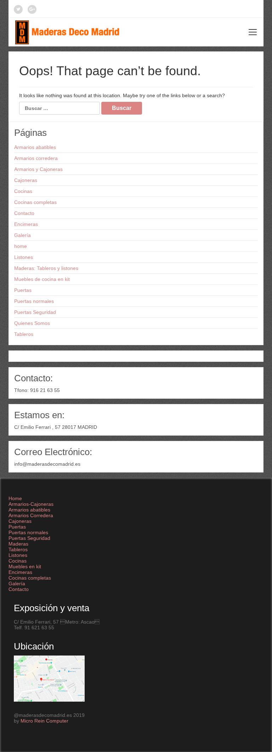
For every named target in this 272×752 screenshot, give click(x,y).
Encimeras (26, 224)
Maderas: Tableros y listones (46, 268)
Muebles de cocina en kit (42, 279)
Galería (22, 235)
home (20, 246)
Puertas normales (34, 301)
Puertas (23, 290)
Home (15, 498)
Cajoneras (25, 180)
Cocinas (23, 191)
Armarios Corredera (30, 515)
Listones (23, 257)
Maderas (18, 544)
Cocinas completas (35, 202)
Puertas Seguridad (35, 312)
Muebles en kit (24, 566)
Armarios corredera (36, 158)
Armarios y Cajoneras (38, 169)
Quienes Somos (32, 323)
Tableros (23, 334)
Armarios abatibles (35, 147)
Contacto (24, 213)
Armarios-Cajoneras (30, 504)
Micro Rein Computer (44, 721)
